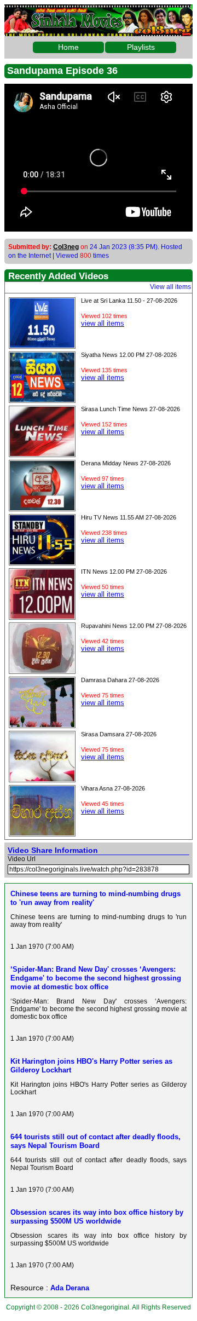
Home (68, 47)
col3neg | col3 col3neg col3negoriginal (98, 13)
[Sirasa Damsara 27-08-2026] (42, 778)
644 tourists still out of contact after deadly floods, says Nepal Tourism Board (95, 1141)
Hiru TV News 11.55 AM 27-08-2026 (128, 517)
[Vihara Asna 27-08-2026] (42, 832)
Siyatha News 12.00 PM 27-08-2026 (129, 354)
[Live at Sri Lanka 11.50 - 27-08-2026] (42, 345)
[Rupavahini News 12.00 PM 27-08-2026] (42, 670)
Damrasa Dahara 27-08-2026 (120, 680)
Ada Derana (69, 1288)
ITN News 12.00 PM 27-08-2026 (124, 571)
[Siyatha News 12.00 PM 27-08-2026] (42, 399)
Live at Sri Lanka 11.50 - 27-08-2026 (129, 300)
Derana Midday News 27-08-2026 (126, 463)
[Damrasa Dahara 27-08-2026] (42, 724)
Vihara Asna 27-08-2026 (113, 788)
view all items (102, 323)
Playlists (141, 47)
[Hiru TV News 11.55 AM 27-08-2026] (42, 561)
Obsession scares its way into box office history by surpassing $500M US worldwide (96, 1216)
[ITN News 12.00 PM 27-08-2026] (42, 616)
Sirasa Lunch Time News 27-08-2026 (130, 409)
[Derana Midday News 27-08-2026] (42, 507)
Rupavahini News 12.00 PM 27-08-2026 (134, 625)
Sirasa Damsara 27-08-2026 (119, 734)
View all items (170, 287)
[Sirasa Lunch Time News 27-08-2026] (42, 453)
